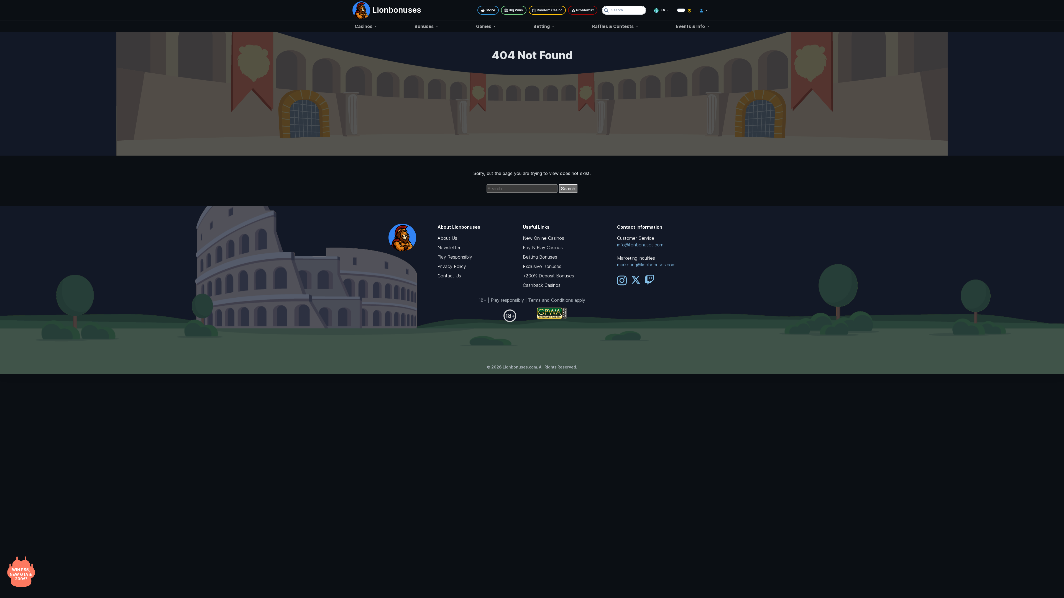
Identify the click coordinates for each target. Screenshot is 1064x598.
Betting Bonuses (540, 257)
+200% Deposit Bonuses (548, 276)
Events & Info (691, 26)
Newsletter (449, 247)
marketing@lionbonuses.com (646, 264)
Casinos (364, 26)
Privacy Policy (452, 266)
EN (663, 10)
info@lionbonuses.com (640, 245)
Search (568, 188)
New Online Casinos (543, 238)
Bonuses (425, 26)
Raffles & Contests (613, 26)
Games (484, 26)
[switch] (681, 10)
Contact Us (449, 276)
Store (490, 10)
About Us (447, 238)
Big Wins (515, 10)
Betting (542, 26)
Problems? (584, 10)
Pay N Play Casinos (543, 247)
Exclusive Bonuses (542, 266)
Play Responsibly (455, 257)
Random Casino (549, 10)
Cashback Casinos (542, 285)
